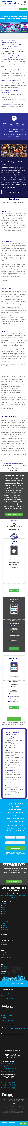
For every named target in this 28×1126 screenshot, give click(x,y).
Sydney (4, 973)
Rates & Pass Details (7, 1015)
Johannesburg (5, 954)
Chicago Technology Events (9, 1063)
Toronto (4, 936)
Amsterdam (5, 947)
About (4, 992)
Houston (4, 913)
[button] (3, 35)
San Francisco (5, 929)
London (4, 942)
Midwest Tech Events (7, 1100)
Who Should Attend (7, 997)
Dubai (3, 960)
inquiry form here (16, 229)
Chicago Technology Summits (9, 1087)
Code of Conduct (14, 1118)
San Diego (4, 927)
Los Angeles (5, 919)
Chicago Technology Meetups (9, 1084)
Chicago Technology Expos (8, 1071)
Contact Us (5, 1022)
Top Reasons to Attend (8, 998)
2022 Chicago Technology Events (10, 1065)
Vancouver (4, 938)
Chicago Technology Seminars (9, 1085)
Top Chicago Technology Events (9, 1068)
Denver (4, 911)
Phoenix (4, 925)
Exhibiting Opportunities (8, 1020)
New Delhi (4, 966)
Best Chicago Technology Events (10, 1066)
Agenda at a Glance (7, 993)
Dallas (3, 909)
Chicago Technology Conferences (10, 1070)
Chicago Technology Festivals (9, 1080)
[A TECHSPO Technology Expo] (13, 1034)
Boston (4, 905)
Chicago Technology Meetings (9, 1082)
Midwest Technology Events (19, 1100)
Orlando (4, 923)
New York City (5, 921)
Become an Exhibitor (14, 514)
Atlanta (4, 903)
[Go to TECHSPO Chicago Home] (7, 2)
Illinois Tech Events (8, 1099)
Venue (4, 995)
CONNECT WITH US (12, 1054)
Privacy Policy (6, 1118)
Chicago (4, 907)
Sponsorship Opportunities (9, 1018)
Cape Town (5, 952)
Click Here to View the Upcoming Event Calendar (14, 896)
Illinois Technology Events (18, 1099)
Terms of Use (22, 1118)
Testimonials (5, 1017)
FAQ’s (4, 1000)
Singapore (4, 968)
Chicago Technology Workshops (10, 1088)
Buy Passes (5, 1014)
